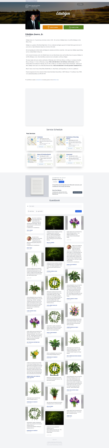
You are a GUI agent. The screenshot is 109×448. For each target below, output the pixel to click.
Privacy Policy (51, 442)
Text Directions (41, 146)
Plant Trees (49, 146)
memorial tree (39, 79)
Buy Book (61, 181)
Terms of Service (57, 442)
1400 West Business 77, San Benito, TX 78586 (45, 144)
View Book (55, 181)
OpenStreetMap (55, 444)
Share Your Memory (77, 192)
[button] (32, 139)
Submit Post (78, 211)
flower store (56, 79)
